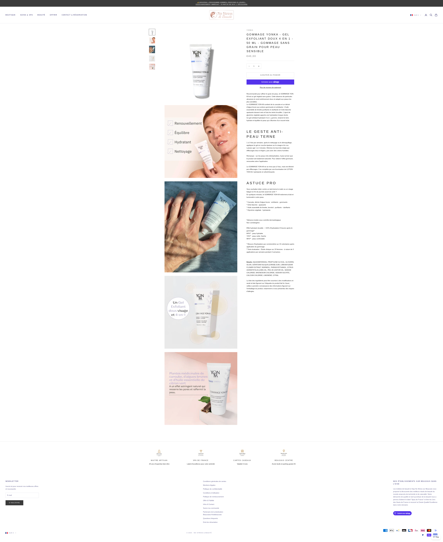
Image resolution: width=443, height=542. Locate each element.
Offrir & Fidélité (208, 500)
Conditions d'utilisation (211, 493)
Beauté (41, 15)
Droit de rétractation (210, 522)
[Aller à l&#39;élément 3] (152, 49)
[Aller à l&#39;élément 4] (152, 58)
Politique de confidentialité (212, 489)
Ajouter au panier (270, 75)
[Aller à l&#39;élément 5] (152, 67)
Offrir (53, 15)
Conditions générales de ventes (214, 481)
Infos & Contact (208, 504)
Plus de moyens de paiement (270, 87)
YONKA (250, 30)
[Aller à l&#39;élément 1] (152, 32)
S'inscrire (14, 503)
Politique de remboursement (213, 497)
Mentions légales (209, 485)
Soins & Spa (26, 15)
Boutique (11, 15)
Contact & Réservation (74, 15)
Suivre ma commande (211, 508)
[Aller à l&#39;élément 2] (152, 40)
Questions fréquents (210, 518)
